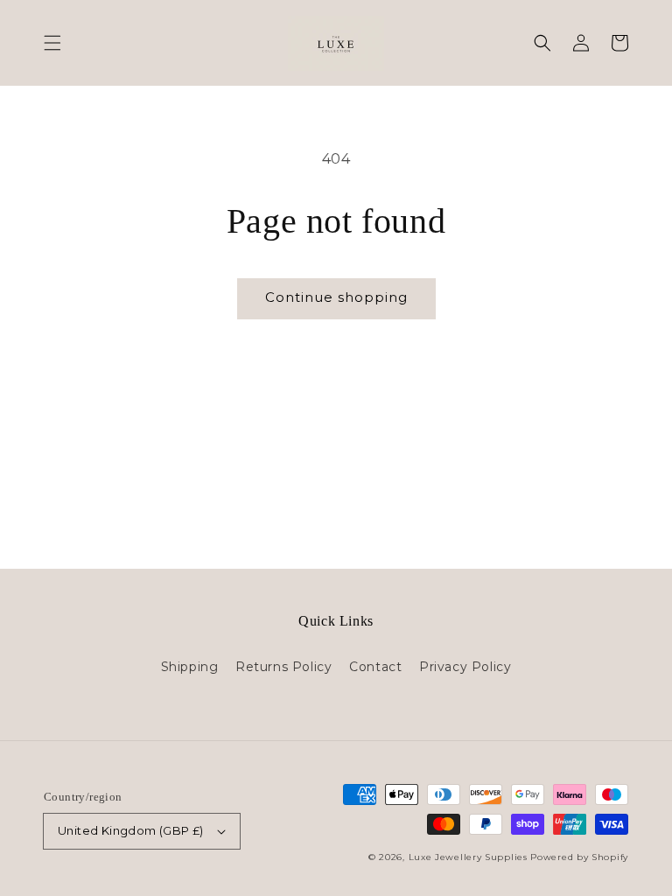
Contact (375, 667)
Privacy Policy (465, 667)
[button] (52, 43)
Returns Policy (283, 667)
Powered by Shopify (579, 857)
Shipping (190, 667)
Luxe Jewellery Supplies (468, 857)
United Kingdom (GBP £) (131, 830)
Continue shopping (336, 297)
